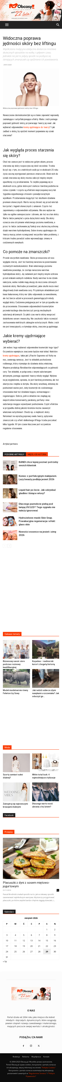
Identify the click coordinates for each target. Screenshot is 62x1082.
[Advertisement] (31, 721)
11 (15, 940)
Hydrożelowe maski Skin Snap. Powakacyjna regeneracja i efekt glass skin (37, 521)
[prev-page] (4, 546)
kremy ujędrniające (11, 355)
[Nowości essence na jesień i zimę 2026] (10, 535)
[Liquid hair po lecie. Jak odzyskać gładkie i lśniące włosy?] (10, 493)
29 (47, 951)
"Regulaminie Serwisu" (37, 1073)
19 (24, 946)
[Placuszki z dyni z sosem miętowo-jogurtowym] (31, 858)
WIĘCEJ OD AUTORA (37, 454)
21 (39, 946)
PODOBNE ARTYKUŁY (14, 454)
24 (7, 951)
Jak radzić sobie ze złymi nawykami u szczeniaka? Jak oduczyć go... (45, 693)
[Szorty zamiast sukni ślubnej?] (16, 762)
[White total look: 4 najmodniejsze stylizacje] (45, 762)
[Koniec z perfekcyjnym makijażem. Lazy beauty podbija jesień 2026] (10, 479)
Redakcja (16, 1056)
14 (39, 940)
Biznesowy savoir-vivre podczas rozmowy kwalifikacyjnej (14, 664)
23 (55, 946)
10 (7, 940)
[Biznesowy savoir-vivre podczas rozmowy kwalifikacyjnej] (16, 649)
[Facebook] (23, 1046)
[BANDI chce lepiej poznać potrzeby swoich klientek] (10, 465)
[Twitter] (39, 1046)
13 (31, 940)
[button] (6, 25)
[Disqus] (31, 591)
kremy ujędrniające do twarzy (37, 127)
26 (24, 951)
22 (47, 946)
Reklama (25, 1056)
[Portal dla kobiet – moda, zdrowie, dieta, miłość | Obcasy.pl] (31, 10)
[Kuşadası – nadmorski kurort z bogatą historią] (45, 649)
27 (31, 951)
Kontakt (46, 1056)
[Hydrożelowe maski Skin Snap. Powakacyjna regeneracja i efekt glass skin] (10, 521)
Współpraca (36, 1056)
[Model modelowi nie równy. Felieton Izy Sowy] (16, 678)
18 (15, 946)
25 (15, 951)
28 (39, 951)
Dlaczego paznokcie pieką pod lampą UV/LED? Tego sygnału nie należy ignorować (37, 507)
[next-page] (9, 546)
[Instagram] (31, 1046)
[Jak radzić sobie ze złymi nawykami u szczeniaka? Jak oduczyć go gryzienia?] (45, 678)
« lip (5, 961)
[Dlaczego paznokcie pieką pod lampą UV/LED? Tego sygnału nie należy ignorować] (10, 507)
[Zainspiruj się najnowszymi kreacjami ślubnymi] (16, 791)
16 (55, 940)
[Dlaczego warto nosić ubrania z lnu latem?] (45, 791)
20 (31, 946)
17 (7, 946)
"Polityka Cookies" (48, 1067)
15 (47, 940)
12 (24, 940)
